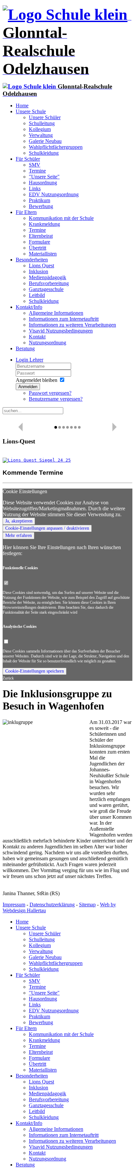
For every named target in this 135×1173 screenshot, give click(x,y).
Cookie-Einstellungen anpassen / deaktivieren (47, 528)
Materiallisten (43, 253)
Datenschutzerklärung (52, 904)
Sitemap (87, 904)
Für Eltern (26, 212)
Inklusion (38, 271)
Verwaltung (41, 135)
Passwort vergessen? (50, 393)
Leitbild (37, 295)
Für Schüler (28, 159)
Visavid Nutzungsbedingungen (61, 330)
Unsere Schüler (45, 117)
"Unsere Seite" (44, 176)
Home (22, 105)
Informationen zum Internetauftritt (64, 319)
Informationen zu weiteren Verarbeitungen (72, 325)
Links (35, 188)
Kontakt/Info (29, 307)
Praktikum (39, 200)
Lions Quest (41, 265)
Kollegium (40, 129)
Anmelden (27, 386)
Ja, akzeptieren (18, 521)
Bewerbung (41, 206)
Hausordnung (43, 182)
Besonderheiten (32, 259)
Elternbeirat (41, 236)
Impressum (14, 904)
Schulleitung (42, 123)
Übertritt (37, 248)
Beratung (25, 348)
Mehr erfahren (18, 535)
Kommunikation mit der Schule (61, 218)
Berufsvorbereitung (49, 283)
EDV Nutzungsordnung (54, 194)
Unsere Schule (31, 111)
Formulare (39, 242)
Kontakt (37, 336)
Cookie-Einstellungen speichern (34, 671)
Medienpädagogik (47, 277)
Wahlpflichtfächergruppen (56, 147)
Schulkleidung (44, 153)
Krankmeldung (44, 224)
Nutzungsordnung (47, 342)
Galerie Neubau (45, 141)
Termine (37, 170)
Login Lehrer (29, 359)
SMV (34, 165)
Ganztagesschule (46, 289)
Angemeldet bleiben (36, 380)
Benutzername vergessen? (56, 399)
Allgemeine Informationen (56, 313)
